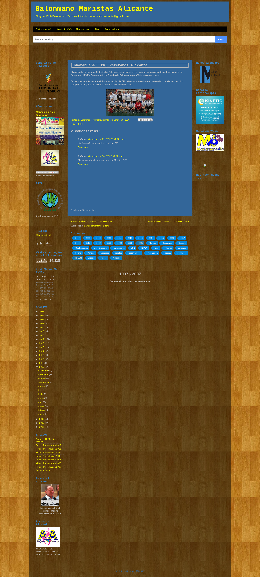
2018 (77, 243)
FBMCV (144, 248)
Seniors (91, 258)
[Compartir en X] (145, 119)
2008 (88, 238)
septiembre (44, 382)
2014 (151, 238)
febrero (42, 410)
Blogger (140, 571)
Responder (83, 147)
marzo (41, 406)
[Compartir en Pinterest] (151, 119)
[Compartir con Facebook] (148, 119)
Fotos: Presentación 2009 (48, 456)
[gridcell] (50, 294)
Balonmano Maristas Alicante (94, 9)
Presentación (152, 253)
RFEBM (78, 258)
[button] (45, 276)
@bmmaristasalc (44, 235)
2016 (172, 238)
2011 (120, 238)
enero (41, 414)
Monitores (105, 253)
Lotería (78, 253)
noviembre (43, 374)
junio (40, 394)
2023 (130, 243)
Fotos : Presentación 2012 (48, 445)
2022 (120, 243)
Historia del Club (64, 29)
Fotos (97, 29)
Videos (103, 258)
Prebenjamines (134, 253)
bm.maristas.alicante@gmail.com (109, 16)
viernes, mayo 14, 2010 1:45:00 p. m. (106, 156)
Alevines (152, 243)
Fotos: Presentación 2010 (48, 452)
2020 (98, 243)
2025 (141, 243)
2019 (88, 243)
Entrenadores (119, 248)
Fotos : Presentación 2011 (48, 449)
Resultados (181, 253)
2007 (77, 238)
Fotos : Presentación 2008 (48, 460)
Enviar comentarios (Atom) (97, 226)
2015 (161, 238)
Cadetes (182, 243)
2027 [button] (51, 299)
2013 (140, 238)
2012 (130, 238)
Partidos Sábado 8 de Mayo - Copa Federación (92, 221)
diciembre (43, 370)
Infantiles (168, 248)
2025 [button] (38, 299)
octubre (42, 378)
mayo (41, 398)
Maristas (90, 253)
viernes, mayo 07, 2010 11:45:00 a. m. (106, 139)
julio (40, 390)
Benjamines (167, 243)
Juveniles (182, 248)
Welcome (116, 258)
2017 (183, 238)
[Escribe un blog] (142, 119)
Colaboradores (81, 248)
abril (40, 402)
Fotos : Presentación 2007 (48, 467)
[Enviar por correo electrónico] (139, 119)
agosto (41, 386)
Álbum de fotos (43, 470)
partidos (118, 253)
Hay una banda (83, 29)
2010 (80, 124)
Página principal (43, 29)
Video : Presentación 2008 (48, 463)
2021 (109, 243)
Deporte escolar (100, 248)
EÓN (133, 248)
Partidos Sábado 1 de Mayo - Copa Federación (168, 221)
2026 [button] (44, 299)
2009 (98, 238)
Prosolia (167, 253)
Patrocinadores (112, 29)
